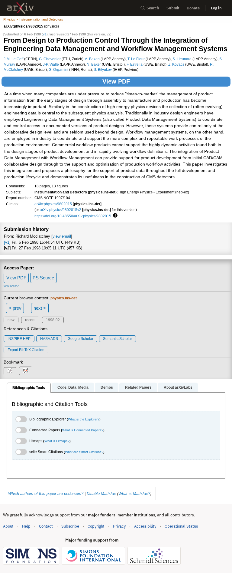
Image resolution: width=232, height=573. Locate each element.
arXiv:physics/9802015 (53, 204)
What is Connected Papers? (82, 430)
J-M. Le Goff (13, 59)
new (11, 320)
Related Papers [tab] (138, 387)
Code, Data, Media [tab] (73, 387)
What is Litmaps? (56, 441)
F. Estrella (135, 64)
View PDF (116, 81)
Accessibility (145, 526)
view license (11, 286)
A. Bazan (92, 59)
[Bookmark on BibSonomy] (10, 371)
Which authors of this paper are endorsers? (45, 493)
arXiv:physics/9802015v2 (60, 210)
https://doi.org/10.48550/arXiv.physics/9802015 (72, 216)
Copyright (96, 526)
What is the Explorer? (83, 419)
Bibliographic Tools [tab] (28, 388)
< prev (15, 308)
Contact (46, 526)
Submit (172, 8)
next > (40, 308)
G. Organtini (58, 69)
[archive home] (20, 8)
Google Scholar (80, 339)
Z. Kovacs (176, 64)
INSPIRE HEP (19, 339)
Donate (193, 8)
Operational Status (181, 526)
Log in (216, 8)
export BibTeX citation (26, 350)
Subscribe (70, 526)
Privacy (119, 526)
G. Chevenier (50, 59)
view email (62, 236)
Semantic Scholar (117, 339)
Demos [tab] (107, 387)
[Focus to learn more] (114, 216)
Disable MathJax (101, 493)
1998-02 (53, 320)
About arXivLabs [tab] (178, 387)
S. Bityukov (103, 69)
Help (26, 526)
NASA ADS (49, 339)
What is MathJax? (134, 493)
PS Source (43, 277)
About (8, 526)
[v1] (7, 242)
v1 (45, 34)
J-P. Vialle (51, 64)
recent (30, 320)
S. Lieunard (182, 59)
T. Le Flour (136, 59)
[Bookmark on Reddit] (25, 371)
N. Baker (94, 64)
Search (153, 8)
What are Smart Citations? (84, 452)
